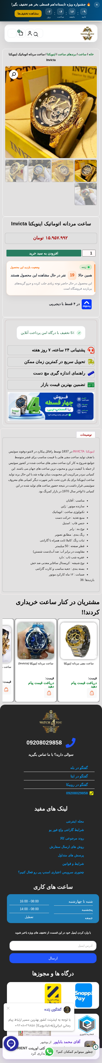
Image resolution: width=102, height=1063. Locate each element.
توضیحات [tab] (86, 435)
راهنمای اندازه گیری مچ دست (59, 373)
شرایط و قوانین (73, 864)
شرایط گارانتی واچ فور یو (66, 830)
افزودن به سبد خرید (43, 253)
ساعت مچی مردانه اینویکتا (79, 663)
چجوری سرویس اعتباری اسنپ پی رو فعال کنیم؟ (51, 872)
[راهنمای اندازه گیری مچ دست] (91, 373)
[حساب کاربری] (30, 33)
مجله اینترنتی (75, 821)
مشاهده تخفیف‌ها (28, 13)
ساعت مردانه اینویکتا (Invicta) (35, 663)
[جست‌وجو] (38, 33)
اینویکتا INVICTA (83, 451)
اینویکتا (51, 54)
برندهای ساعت (67, 54)
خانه (91, 54)
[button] (13, 74)
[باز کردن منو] (12, 33)
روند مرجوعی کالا (72, 838)
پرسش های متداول (71, 855)
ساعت (82, 54)
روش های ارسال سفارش (67, 847)
